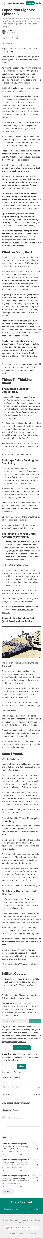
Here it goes (26, 454)
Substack (10, 1233)
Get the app (32, 1228)
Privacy (23, 1220)
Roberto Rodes (12, 30)
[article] (21, 1149)
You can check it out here (21, 528)
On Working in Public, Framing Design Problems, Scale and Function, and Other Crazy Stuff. (16, 1179)
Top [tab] (4, 1138)
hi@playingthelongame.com (14, 1042)
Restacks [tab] (16, 1110)
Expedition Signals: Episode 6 (15, 1160)
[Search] (39, 1137)
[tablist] (11, 1110)
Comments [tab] (7, 1110)
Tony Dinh (19, 767)
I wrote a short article (26, 176)
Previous (9, 1095)
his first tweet (22, 744)
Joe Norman (19, 950)
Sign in (38, 3)
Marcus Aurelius (26, 985)
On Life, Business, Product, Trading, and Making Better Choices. (15, 1147)
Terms (29, 1220)
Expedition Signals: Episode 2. (16, 1144)
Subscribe (30, 3)
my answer (8, 744)
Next (35, 1095)
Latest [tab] (10, 1138)
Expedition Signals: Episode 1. (15, 1176)
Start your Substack (15, 1228)
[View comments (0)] (11, 38)
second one (20, 747)
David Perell (24, 840)
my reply (5, 747)
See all (6, 1191)
